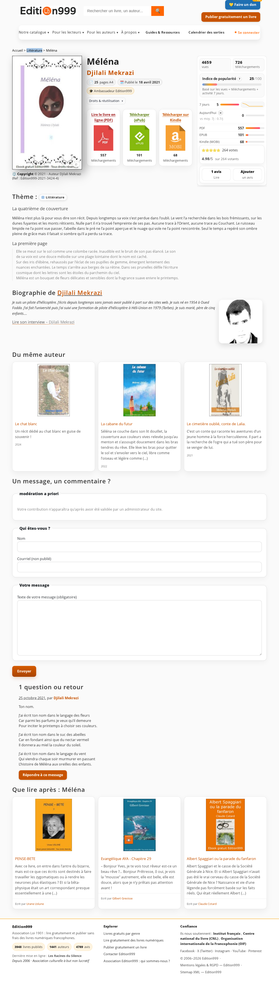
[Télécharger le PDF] (103, 138)
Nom (21, 538)
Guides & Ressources (163, 32)
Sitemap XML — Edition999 (200, 972)
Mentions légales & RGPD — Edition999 (210, 965)
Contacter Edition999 (119, 954)
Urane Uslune (35, 904)
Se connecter (248, 32)
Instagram (223, 951)
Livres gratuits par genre (122, 933)
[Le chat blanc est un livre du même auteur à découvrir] (53, 390)
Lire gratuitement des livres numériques (133, 940)
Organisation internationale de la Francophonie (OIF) (213, 941)
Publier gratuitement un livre (230, 16)
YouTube (240, 951)
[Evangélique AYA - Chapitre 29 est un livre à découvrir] (139, 825)
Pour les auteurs (102, 32)
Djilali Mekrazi (110, 72)
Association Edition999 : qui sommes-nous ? (137, 961)
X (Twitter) (205, 951)
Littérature (34, 50)
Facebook (188, 951)
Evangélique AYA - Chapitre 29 (126, 858)
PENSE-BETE (25, 858)
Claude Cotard (207, 904)
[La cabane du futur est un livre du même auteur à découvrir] (139, 390)
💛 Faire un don (242, 4)
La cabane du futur (117, 423)
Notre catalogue (34, 32)
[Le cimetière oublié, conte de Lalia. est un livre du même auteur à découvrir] (225, 390)
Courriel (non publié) (34, 558)
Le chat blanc (26, 423)
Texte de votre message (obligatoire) (47, 597)
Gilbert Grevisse (122, 898)
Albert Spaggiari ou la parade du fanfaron (221, 858)
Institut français (227, 933)
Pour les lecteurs (68, 32)
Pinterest (255, 951)
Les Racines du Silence (65, 956)
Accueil (17, 50)
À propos (130, 32)
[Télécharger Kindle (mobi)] (175, 138)
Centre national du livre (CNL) (217, 936)
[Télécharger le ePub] (139, 138)
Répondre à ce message (43, 774)
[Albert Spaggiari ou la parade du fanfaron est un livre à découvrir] (225, 825)
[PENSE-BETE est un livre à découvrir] (53, 825)
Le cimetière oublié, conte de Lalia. (216, 423)
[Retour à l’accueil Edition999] (48, 10)
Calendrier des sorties (206, 32)
